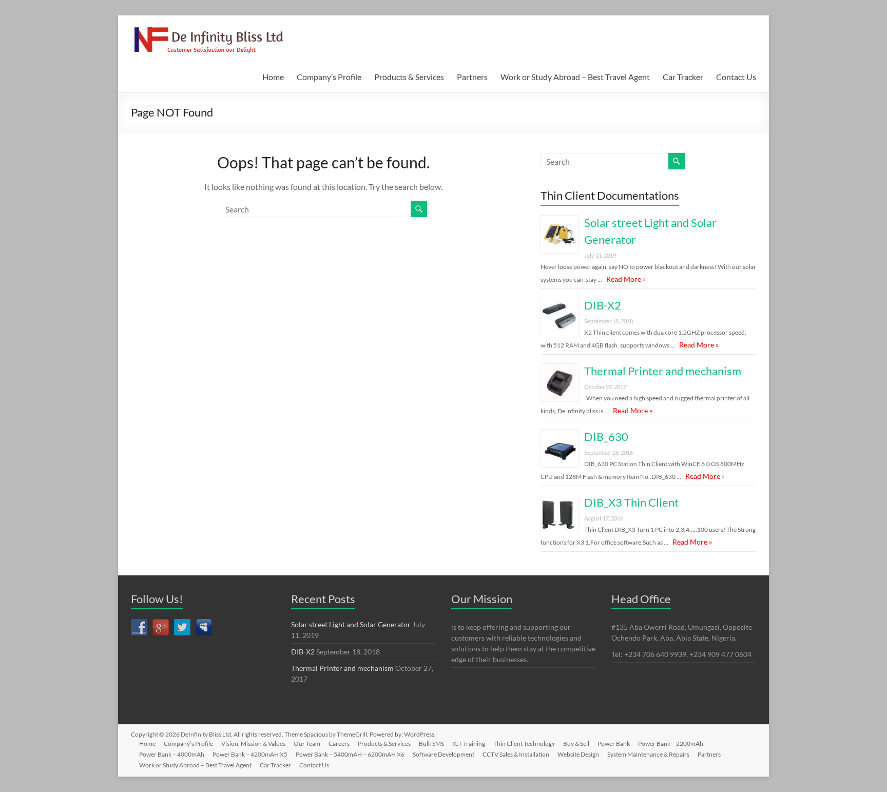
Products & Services (409, 77)
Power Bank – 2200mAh (670, 743)
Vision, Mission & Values (253, 743)
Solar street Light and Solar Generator (351, 624)
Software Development (443, 754)
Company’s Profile (329, 77)
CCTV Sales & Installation (516, 754)
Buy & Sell (576, 743)
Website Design (578, 754)
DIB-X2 (602, 305)
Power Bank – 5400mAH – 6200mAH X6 (350, 754)
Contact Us (736, 77)
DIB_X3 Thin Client (631, 502)
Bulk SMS (431, 743)
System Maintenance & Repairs (648, 754)
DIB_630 (606, 436)
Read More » (626, 279)
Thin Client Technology (524, 743)
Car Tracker (683, 77)
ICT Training (468, 743)
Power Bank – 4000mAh (171, 754)
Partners (472, 77)
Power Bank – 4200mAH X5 (250, 754)
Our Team (307, 743)
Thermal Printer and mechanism (662, 371)
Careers (339, 743)
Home (273, 77)
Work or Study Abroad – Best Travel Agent (575, 77)
